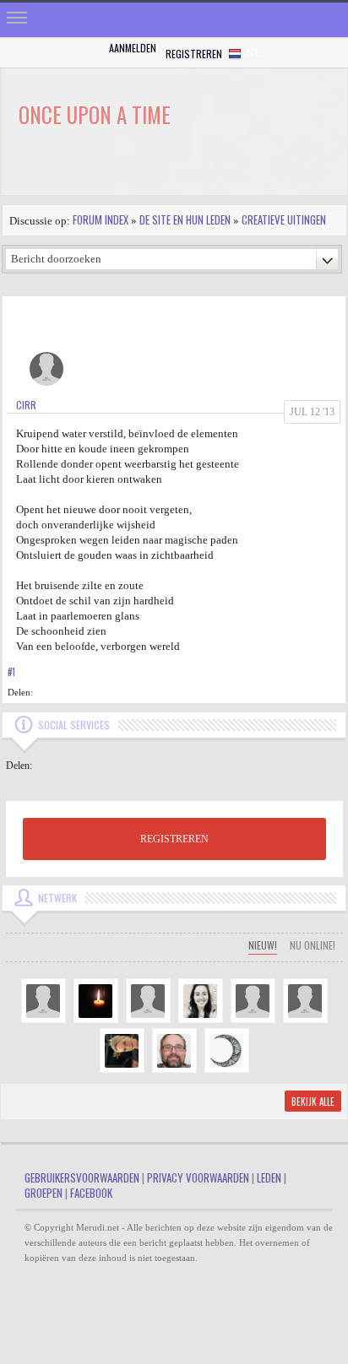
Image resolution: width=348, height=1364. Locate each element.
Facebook (91, 1192)
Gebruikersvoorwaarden (81, 1177)
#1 (11, 672)
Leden (269, 1177)
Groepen (43, 1192)
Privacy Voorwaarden (198, 1177)
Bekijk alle (312, 1101)
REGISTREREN (174, 839)
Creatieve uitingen (284, 219)
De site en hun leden (185, 219)
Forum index (100, 219)
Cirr (26, 405)
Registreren (194, 53)
